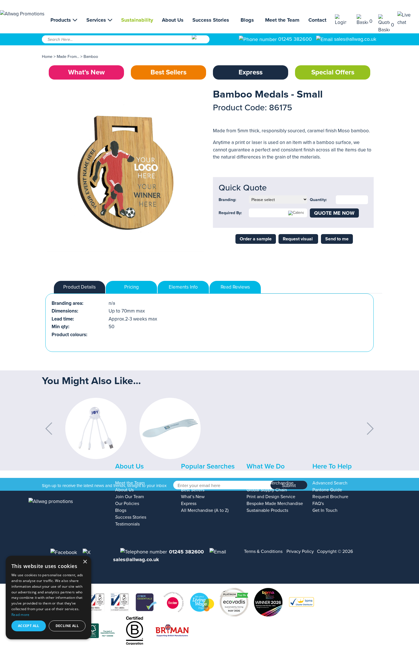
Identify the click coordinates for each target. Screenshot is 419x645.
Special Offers (332, 72)
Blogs (247, 20)
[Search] (200, 41)
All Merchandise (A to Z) (205, 510)
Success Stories (210, 20)
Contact (317, 20)
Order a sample (256, 239)
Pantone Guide (327, 490)
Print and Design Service (271, 497)
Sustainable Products (267, 510)
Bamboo (91, 56)
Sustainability (137, 20)
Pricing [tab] (131, 287)
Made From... (68, 56)
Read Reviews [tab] (235, 287)
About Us (173, 20)
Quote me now (334, 213)
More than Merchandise (270, 483)
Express (251, 72)
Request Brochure (330, 497)
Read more (20, 614)
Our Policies (127, 503)
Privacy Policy (300, 551)
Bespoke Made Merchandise (275, 503)
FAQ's (318, 503)
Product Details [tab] (79, 287)
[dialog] (48, 597)
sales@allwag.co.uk (355, 39)
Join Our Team (129, 497)
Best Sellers (168, 72)
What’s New (86, 72)
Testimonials (127, 524)
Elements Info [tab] (183, 287)
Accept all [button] (28, 625)
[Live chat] (408, 18)
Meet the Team (282, 20)
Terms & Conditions (263, 551)
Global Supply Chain (267, 490)
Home (47, 56)
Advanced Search (329, 483)
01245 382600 (294, 39)
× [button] (85, 562)
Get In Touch (324, 510)
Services (96, 20)
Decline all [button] (67, 625)
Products (61, 20)
